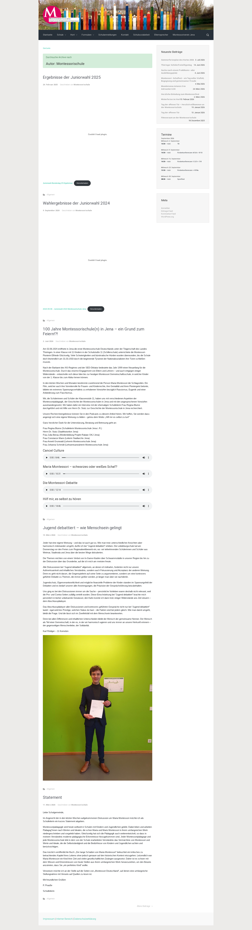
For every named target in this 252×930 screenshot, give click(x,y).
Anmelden (165, 208)
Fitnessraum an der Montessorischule (178, 118)
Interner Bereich (64, 918)
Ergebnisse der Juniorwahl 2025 (72, 77)
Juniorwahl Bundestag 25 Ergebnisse (58, 183)
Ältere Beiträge (143, 906)
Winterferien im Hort (170, 99)
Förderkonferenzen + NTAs (187, 170)
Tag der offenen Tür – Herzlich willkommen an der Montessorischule (182, 106)
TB (178, 144)
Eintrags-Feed (167, 211)
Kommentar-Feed (168, 214)
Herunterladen (82, 183)
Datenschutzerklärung (85, 918)
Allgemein (51, 195)
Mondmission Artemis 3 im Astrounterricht (173, 87)
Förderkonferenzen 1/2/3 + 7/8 (189, 162)
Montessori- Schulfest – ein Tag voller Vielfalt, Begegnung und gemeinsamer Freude (182, 79)
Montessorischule (82, 85)
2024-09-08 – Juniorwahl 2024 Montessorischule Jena (64, 309)
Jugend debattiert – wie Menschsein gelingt (82, 527)
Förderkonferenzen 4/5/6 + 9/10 (189, 153)
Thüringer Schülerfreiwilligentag (176, 65)
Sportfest (181, 179)
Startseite (46, 48)
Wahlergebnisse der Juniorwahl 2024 (76, 203)
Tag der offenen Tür (170, 112)
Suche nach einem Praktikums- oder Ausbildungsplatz (178, 71)
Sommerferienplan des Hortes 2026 (177, 60)
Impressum (49, 918)
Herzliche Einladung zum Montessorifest (180, 94)
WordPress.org (167, 217)
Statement (52, 797)
